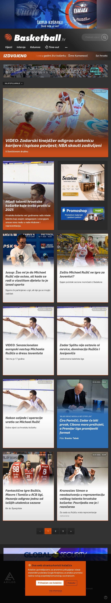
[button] (66, 47)
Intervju (21, 47)
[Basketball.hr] (34, 38)
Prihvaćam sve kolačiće (50, 583)
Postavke (71, 583)
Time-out (54, 47)
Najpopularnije (13, 83)
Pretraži (104, 37)
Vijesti (8, 47)
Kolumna (35, 47)
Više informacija (55, 591)
